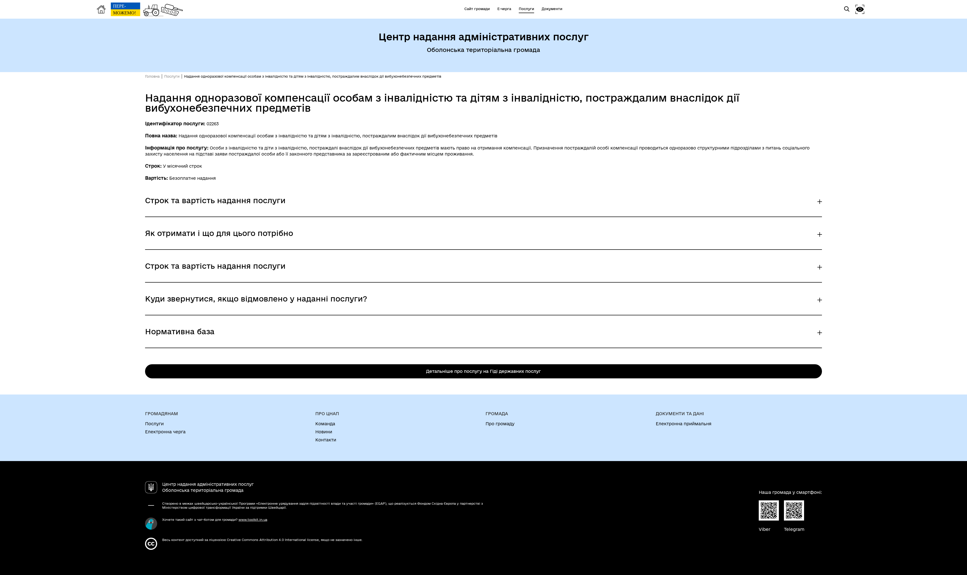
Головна (152, 76)
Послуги (172, 76)
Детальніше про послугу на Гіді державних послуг (483, 371)
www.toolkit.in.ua (252, 519)
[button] (860, 9)
